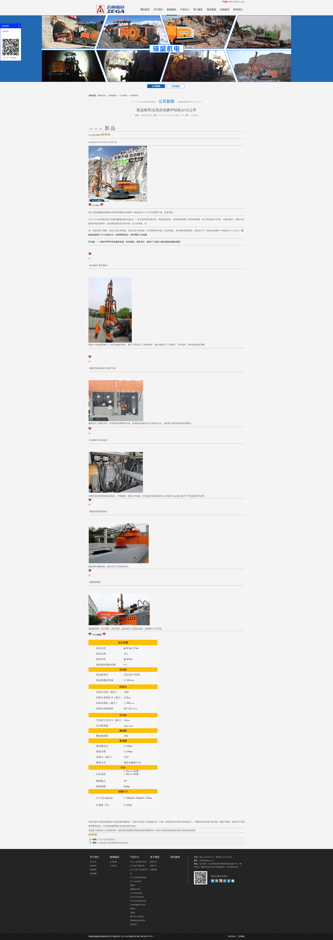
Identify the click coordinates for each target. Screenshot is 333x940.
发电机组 (133, 924)
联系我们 (238, 9)
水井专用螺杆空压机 (137, 905)
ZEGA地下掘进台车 (137, 866)
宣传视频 (93, 873)
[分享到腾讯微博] (224, 880)
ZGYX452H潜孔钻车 (106, 840)
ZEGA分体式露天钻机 (138, 901)
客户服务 (198, 9)
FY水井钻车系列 (136, 893)
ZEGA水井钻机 (135, 881)
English (242, 2)
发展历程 (93, 866)
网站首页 (145, 9)
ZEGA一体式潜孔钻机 (138, 862)
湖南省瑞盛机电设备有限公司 (100, 936)
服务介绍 (153, 862)
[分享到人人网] (228, 880)
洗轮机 (132, 913)
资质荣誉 (93, 870)
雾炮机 (132, 909)
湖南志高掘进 (146, 115)
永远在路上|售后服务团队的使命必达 (113, 843)
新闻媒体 (171, 9)
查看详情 (134, 96)
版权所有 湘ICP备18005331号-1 (141, 936)
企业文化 (93, 862)
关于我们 (158, 9)
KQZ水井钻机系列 (137, 897)
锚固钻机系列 (135, 889)
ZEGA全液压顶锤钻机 (138, 877)
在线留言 (224, 9)
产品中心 (185, 9)
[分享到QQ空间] (216, 880)
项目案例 (211, 9)
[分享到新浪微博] (220, 880)
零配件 (132, 885)
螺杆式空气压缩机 (137, 916)
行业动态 (175, 86)
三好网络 (241, 936)
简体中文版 (233, 2)
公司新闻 (156, 86)
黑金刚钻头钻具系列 (137, 920)
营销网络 (153, 870)
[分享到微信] (233, 880)
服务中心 (153, 866)
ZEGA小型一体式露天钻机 (139, 871)
